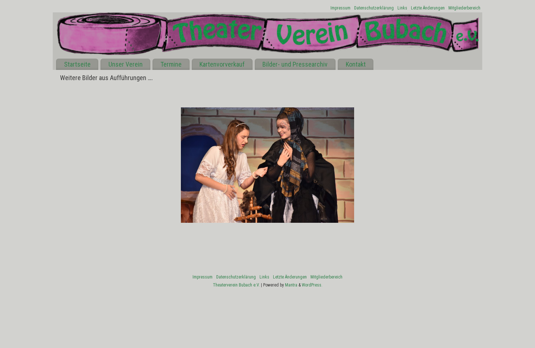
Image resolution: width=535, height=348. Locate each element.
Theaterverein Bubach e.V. (236, 285)
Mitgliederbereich (464, 8)
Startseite (77, 64)
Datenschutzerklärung (374, 8)
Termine (171, 64)
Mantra (291, 285)
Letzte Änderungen (428, 8)
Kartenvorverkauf (222, 64)
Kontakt (356, 64)
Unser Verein (125, 64)
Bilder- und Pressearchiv (295, 64)
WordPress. (312, 285)
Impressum (340, 8)
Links (402, 8)
